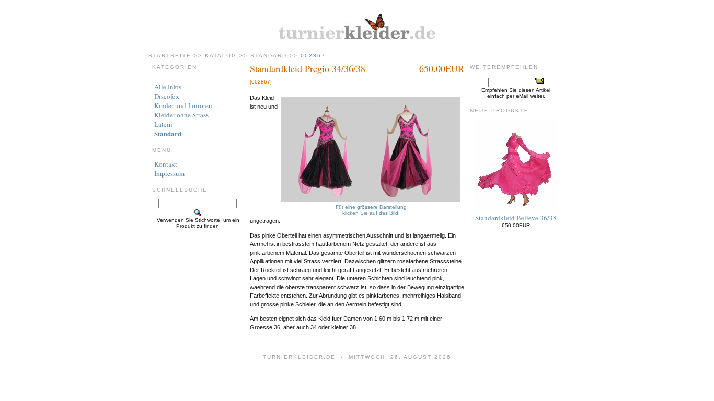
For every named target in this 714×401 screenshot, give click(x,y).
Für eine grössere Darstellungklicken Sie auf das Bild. (371, 210)
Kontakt (165, 164)
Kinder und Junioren (183, 105)
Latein (163, 124)
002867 (313, 55)
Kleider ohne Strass (181, 115)
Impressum (169, 173)
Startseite (169, 55)
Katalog (221, 55)
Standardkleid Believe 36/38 (516, 217)
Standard (268, 55)
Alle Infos (167, 86)
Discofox (166, 96)
